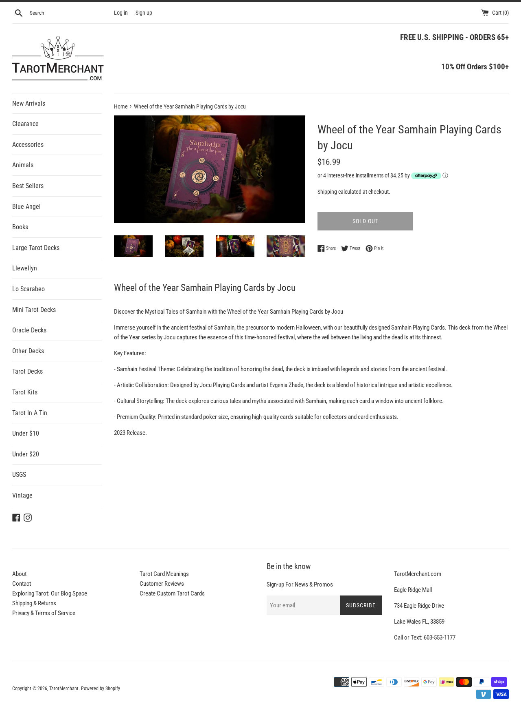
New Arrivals (28, 103)
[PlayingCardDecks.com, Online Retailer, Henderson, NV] (187, 683)
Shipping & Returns (34, 603)
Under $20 (25, 454)
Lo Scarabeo (28, 289)
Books (20, 227)
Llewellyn (24, 268)
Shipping (327, 191)
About (19, 574)
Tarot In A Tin (29, 413)
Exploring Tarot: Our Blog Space (49, 593)
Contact (21, 583)
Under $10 (25, 433)
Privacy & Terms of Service (43, 613)
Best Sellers (28, 186)
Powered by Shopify (100, 688)
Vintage (22, 495)
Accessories (28, 144)
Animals (22, 165)
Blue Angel (26, 206)
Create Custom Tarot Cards (172, 593)
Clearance (25, 124)
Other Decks (28, 351)
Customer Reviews (162, 583)
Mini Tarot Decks (34, 310)
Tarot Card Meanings (164, 574)
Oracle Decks (29, 330)
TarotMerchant (64, 688)
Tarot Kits (24, 392)
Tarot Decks (27, 371)
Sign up (144, 12)
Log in (121, 12)
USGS (19, 474)
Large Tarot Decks (35, 248)
